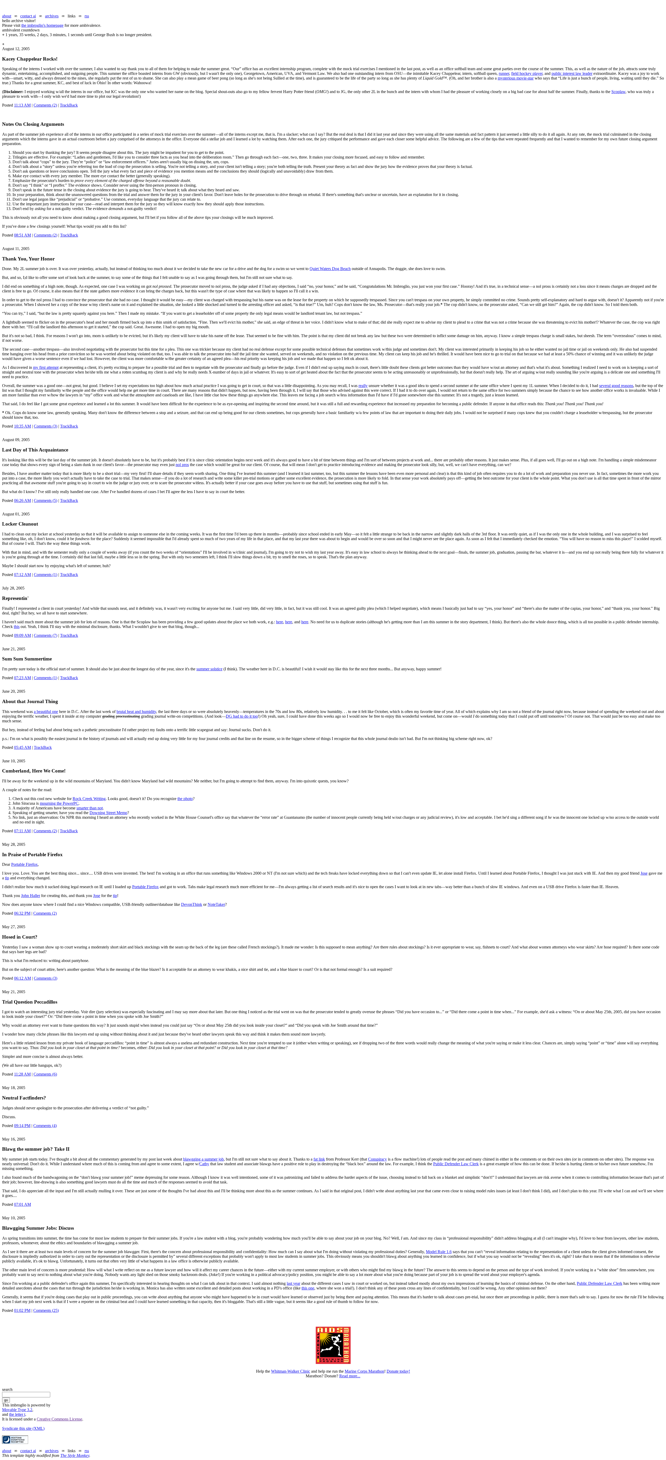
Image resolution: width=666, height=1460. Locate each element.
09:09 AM (22, 635)
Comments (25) (46, 1310)
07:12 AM (22, 574)
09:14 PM (22, 1125)
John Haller (30, 895)
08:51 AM (22, 235)
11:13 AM (22, 105)
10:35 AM (22, 426)
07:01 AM (22, 1204)
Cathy (204, 1164)
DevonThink (191, 904)
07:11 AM (22, 831)
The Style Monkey (74, 1455)
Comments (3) (45, 426)
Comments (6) (45, 1074)
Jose (644, 873)
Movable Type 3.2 (17, 1409)
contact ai (28, 16)
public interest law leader (572, 73)
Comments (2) (45, 105)
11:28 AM (22, 1074)
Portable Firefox (24, 864)
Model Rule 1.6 (439, 1251)
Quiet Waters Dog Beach (330, 268)
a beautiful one (46, 711)
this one (308, 1288)
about (6, 16)
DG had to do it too (242, 716)
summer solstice (209, 669)
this (17, 626)
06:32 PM (22, 913)
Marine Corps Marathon (364, 1371)
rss (87, 16)
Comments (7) (45, 635)
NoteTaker (216, 904)
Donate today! (398, 1371)
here (279, 622)
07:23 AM (22, 678)
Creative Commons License (59, 1419)
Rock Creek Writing (89, 798)
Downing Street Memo (108, 812)
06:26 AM (22, 500)
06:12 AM (22, 978)
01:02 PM (22, 1310)
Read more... (349, 1376)
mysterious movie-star (516, 78)
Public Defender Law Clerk (456, 1164)
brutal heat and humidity (136, 711)
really (363, 385)
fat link (319, 1159)
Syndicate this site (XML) (23, 1428)
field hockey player (526, 73)
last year (293, 1283)
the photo (185, 798)
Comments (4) (45, 1125)
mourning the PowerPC (59, 803)
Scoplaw (618, 91)
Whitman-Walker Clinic (290, 1371)
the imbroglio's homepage (42, 25)
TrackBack (69, 105)
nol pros (182, 464)
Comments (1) (45, 574)
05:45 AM (22, 747)
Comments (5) (45, 500)
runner (504, 73)
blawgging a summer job (203, 1159)
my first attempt (46, 367)
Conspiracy (377, 1159)
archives (52, 16)
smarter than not (89, 808)
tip (7, 878)
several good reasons (616, 385)
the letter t (17, 1414)
